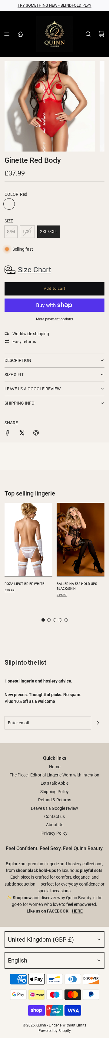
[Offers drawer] (20, 34)
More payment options (54, 319)
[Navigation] (6, 34)
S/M (11, 231)
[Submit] (97, 722)
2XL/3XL (48, 231)
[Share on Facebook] (7, 433)
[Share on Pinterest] (36, 433)
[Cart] (101, 34)
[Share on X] (21, 433)
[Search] (88, 34)
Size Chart (34, 269)
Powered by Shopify (54, 1031)
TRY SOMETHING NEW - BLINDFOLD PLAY (54, 5)
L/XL (27, 231)
